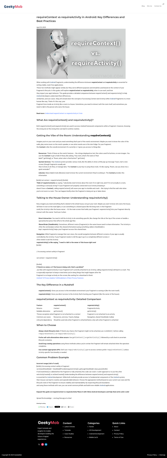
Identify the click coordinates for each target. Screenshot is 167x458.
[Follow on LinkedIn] (46, 444)
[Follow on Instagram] (42, 444)
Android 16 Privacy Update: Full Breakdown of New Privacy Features (60, 278)
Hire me (149, 6)
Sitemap (162, 455)
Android (52, 82)
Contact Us (157, 6)
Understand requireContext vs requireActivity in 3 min (63, 113)
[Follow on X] (39, 444)
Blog (143, 6)
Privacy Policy (152, 455)
